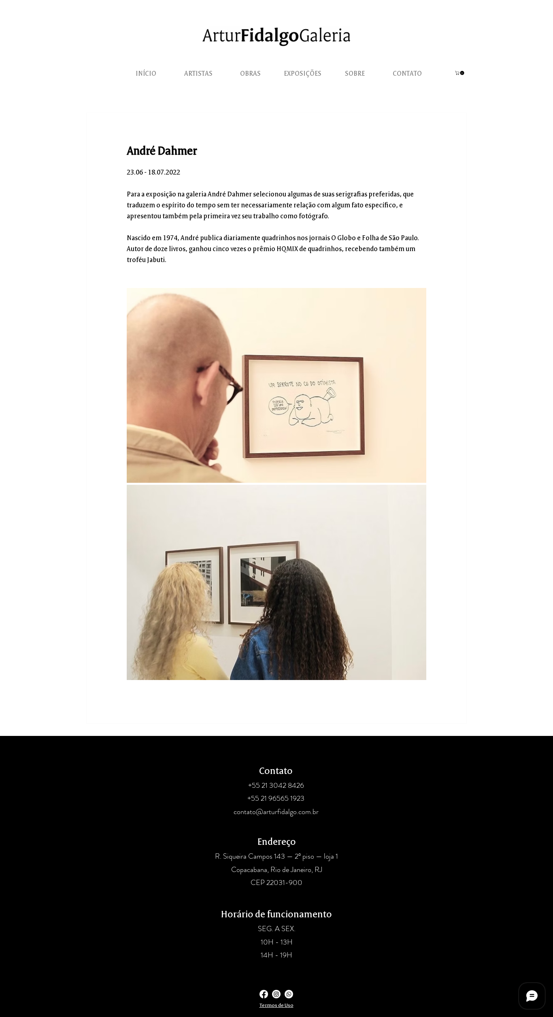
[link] (460, 73)
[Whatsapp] (289, 994)
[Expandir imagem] (276, 385)
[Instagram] (276, 994)
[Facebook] (263, 994)
